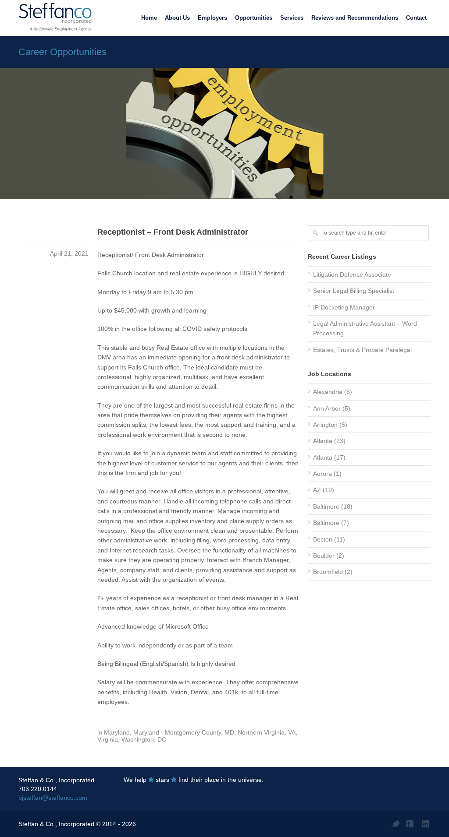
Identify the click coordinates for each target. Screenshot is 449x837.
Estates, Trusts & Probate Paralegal (362, 349)
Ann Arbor (327, 408)
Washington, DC (143, 739)
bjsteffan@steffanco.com (52, 797)
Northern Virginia (261, 732)
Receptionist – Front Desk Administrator (172, 232)
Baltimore (326, 506)
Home (149, 17)
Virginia (107, 739)
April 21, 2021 (69, 253)
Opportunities (253, 17)
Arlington (325, 424)
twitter (395, 823)
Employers (212, 17)
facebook (410, 823)
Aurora (322, 473)
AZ (317, 489)
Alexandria (327, 391)
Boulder (324, 555)
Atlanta (322, 440)
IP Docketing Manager (344, 307)
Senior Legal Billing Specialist (353, 290)
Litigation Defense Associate (352, 274)
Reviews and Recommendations (354, 17)
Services (291, 17)
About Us (177, 17)
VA (292, 732)
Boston (322, 539)
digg (426, 823)
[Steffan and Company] (53, 17)
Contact (416, 17)
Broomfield (328, 571)
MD (229, 732)
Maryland (117, 732)
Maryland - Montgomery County (177, 732)
